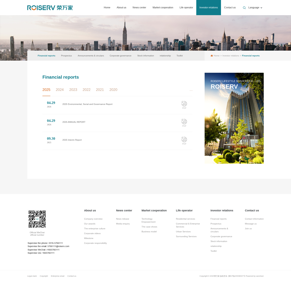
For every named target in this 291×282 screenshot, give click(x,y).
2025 (46, 90)
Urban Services (183, 231)
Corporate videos (92, 233)
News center (139, 7)
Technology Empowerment (149, 220)
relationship (165, 55)
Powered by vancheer (255, 276)
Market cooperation (163, 7)
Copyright (44, 276)
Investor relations (208, 7)
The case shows (149, 226)
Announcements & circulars (91, 55)
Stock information (145, 55)
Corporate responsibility (95, 243)
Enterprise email (57, 276)
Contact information (254, 219)
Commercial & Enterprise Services (188, 225)
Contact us (230, 7)
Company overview (93, 219)
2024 (60, 90)
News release (122, 219)
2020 (113, 90)
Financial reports (46, 55)
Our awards (89, 223)
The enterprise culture (94, 228)
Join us (248, 228)
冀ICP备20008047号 (236, 276)
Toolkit (180, 55)
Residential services (185, 219)
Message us (251, 223)
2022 (86, 90)
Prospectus (66, 55)
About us (121, 7)
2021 (100, 90)
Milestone (88, 238)
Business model (149, 231)
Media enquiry (123, 223)
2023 (73, 90)
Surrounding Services (186, 236)
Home (107, 7)
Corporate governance (120, 55)
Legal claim (32, 276)
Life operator (186, 7)
